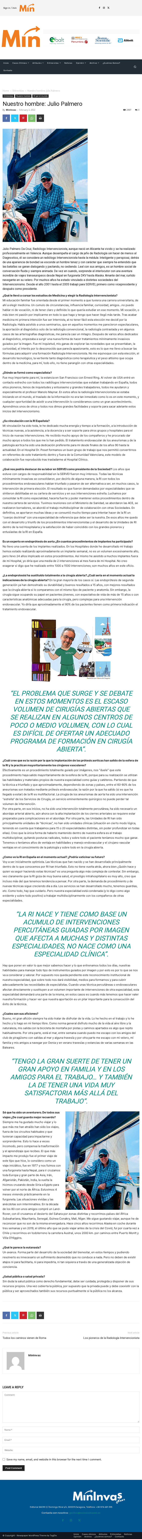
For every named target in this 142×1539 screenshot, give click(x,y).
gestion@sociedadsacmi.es (84, 1512)
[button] (135, 66)
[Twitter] (108, 8)
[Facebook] (99, 8)
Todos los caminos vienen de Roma (24, 1338)
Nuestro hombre (23, 96)
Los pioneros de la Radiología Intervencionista (111, 1338)
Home (6, 90)
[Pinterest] (23, 118)
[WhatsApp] (32, 118)
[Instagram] (104, 8)
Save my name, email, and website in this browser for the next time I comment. (54, 1459)
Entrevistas (18, 90)
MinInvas (11, 109)
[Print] (40, 118)
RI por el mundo (40, 96)
